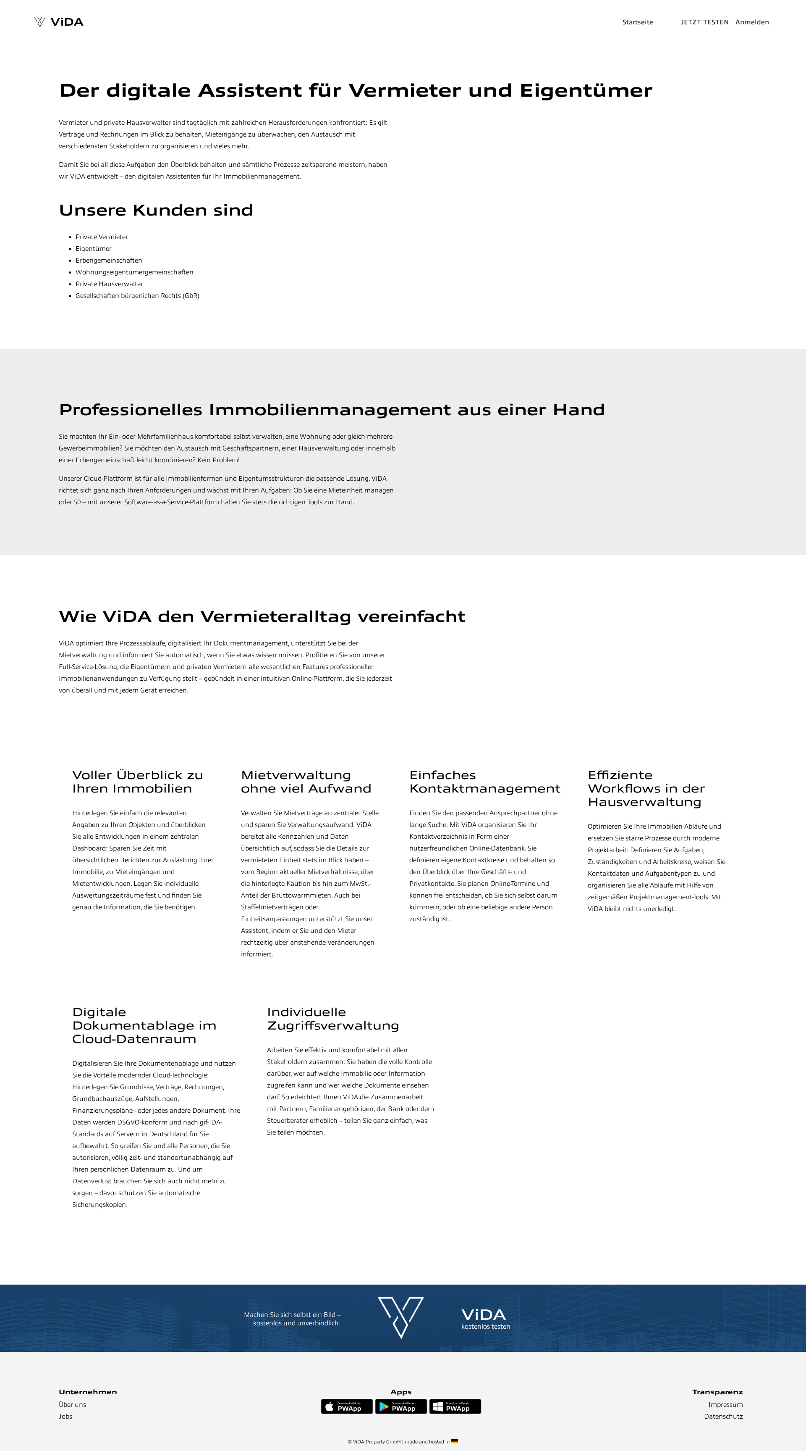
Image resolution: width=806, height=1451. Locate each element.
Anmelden (752, 22)
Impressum (726, 1405)
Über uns (72, 1405)
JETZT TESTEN (705, 22)
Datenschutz (723, 1416)
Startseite (638, 22)
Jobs (65, 1416)
